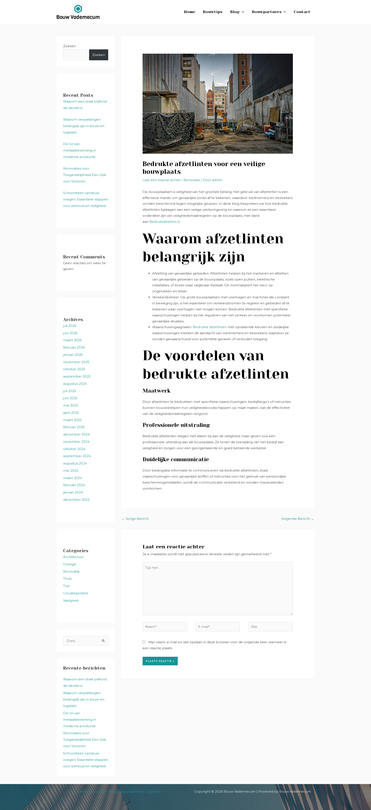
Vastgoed (70, 600)
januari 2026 (73, 355)
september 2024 (77, 456)
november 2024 (76, 442)
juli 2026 (69, 326)
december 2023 (76, 500)
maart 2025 (72, 420)
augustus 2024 (75, 463)
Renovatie (71, 571)
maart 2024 (72, 478)
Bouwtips (212, 12)
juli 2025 (69, 391)
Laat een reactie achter (162, 180)
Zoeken (69, 46)
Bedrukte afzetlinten (210, 327)
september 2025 (77, 376)
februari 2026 (74, 347)
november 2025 (76, 362)
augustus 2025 (75, 384)
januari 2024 (73, 492)
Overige (69, 564)
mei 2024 (70, 471)
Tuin (66, 586)
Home (189, 12)
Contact (302, 12)
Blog (235, 12)
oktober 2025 (74, 369)
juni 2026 (70, 333)
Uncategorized (75, 593)
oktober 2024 (74, 449)
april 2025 (71, 413)
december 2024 (76, 434)
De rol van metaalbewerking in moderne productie (79, 150)
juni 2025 (70, 398)
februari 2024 (74, 485)
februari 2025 (74, 427)
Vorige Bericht (135, 519)
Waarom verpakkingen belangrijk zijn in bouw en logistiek (83, 125)
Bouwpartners (266, 12)
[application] (242, 12)
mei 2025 (70, 405)
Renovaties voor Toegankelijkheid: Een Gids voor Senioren (84, 174)
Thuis (67, 578)
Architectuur (73, 557)
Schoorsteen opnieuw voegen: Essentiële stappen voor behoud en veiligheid (85, 199)
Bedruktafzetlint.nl (164, 222)
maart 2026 (72, 340)
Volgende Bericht (297, 519)
